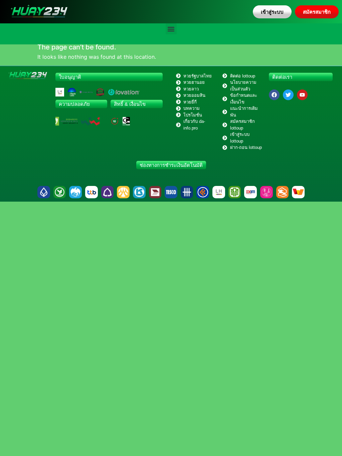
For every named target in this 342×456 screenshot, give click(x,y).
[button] (171, 28)
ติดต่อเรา (282, 77)
